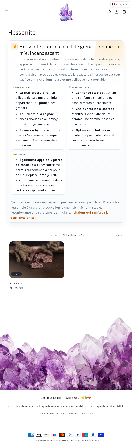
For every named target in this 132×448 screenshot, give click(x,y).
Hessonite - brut (16, 283)
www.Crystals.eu (48, 440)
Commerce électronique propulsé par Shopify (77, 440)
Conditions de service (20, 406)
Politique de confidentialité (107, 406)
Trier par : (55, 234)
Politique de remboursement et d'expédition (62, 406)
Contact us (87, 413)
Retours (72, 413)
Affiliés (61, 413)
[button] (6, 11)
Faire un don (46, 413)
